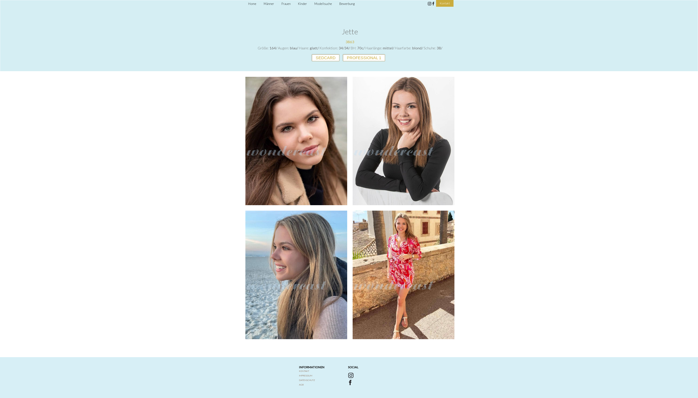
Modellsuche (323, 4)
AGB (301, 384)
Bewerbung (347, 4)
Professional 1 (364, 58)
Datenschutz (307, 380)
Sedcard (326, 58)
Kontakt (304, 371)
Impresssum (305, 375)
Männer (269, 4)
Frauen (286, 4)
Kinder (302, 4)
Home (252, 4)
